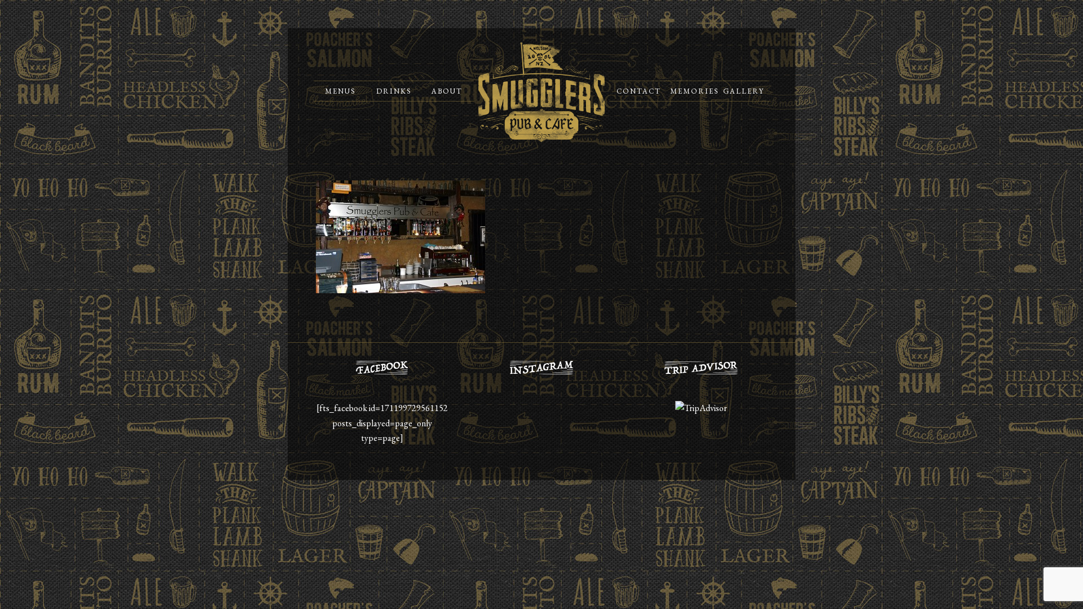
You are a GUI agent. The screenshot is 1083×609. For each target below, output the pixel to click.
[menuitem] (340, 91)
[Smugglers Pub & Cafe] (541, 91)
